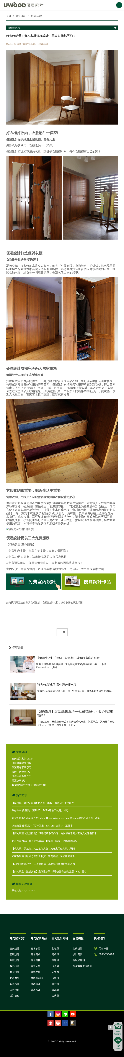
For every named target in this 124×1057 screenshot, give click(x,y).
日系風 (55, 989)
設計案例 (77, 954)
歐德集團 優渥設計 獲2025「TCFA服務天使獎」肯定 (40, 810)
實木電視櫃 (37, 978)
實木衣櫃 (35, 972)
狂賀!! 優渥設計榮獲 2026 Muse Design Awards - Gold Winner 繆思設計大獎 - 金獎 (56, 818)
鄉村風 (55, 984)
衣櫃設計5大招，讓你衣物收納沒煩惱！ (63, 602)
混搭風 (55, 978)
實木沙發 (35, 948)
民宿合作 (14, 989)
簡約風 (55, 954)
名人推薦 (14, 972)
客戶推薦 (14, 966)
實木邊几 (35, 984)
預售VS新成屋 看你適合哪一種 (56, 684)
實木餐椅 (35, 960)
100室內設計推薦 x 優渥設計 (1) (29, 785)
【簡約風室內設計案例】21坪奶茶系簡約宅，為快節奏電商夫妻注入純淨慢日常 (54, 833)
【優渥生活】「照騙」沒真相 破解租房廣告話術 (68, 658)
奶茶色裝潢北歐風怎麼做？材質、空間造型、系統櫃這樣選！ (44, 856)
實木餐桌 (35, 954)
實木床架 (35, 966)
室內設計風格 (60, 938)
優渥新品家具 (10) (21, 767)
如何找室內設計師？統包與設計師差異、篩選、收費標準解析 (44, 841)
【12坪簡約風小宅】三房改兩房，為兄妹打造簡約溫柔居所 (43, 864)
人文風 (55, 972)
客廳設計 (14, 954)
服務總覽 (78, 938)
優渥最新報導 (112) (22, 763)
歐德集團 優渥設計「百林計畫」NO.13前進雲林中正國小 (42, 825)
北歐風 (55, 948)
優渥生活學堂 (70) (21, 771)
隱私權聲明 (79, 960)
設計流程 (14, 995)
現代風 (55, 966)
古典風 (55, 995)
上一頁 (62, 632)
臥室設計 (14, 960)
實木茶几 (35, 989)
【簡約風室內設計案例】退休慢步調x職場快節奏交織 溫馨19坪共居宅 (49, 871)
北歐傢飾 (14, 978)
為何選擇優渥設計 (82, 966)
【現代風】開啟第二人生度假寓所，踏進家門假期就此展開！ (44, 848)
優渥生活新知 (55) (21, 776)
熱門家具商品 (39, 938)
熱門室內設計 (18, 938)
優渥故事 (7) (18, 780)
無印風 (55, 960)
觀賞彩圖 (14, 984)
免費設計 (77, 948)
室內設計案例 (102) (22, 758)
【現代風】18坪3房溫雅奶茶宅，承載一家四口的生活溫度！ (44, 803)
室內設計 (14, 948)
